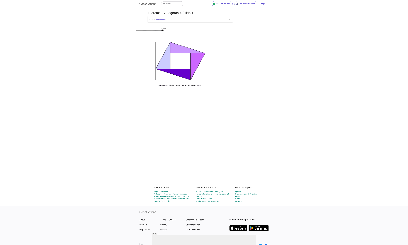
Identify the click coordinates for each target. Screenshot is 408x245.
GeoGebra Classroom (247, 4)
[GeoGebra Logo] (147, 4)
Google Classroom (223, 4)
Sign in (263, 4)
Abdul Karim (161, 19)
